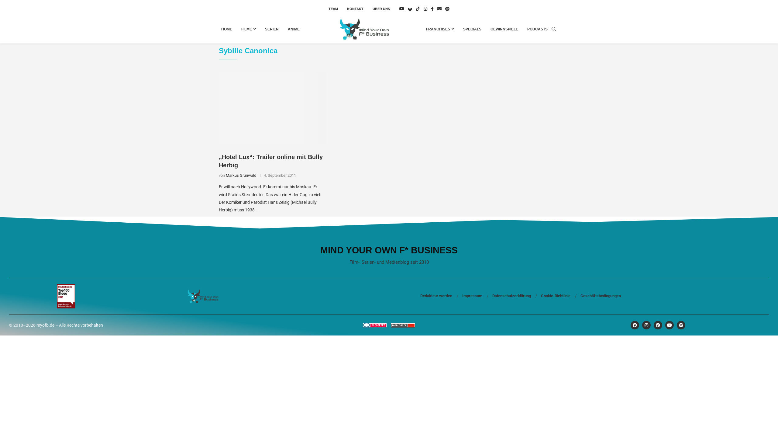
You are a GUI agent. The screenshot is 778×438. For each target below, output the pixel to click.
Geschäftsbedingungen (600, 296)
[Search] (554, 29)
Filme (246, 29)
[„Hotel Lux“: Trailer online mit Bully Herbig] (272, 108)
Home (226, 29)
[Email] (439, 8)
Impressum (472, 296)
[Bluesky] (410, 8)
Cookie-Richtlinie (555, 296)
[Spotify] (447, 8)
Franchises (438, 29)
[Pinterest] (658, 325)
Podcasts (537, 29)
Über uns (381, 9)
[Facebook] (432, 8)
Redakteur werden (436, 296)
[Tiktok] (417, 8)
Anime (294, 29)
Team (333, 9)
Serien (272, 29)
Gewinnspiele (504, 29)
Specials (472, 29)
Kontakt (355, 9)
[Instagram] (425, 8)
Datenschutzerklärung (511, 296)
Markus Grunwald (241, 175)
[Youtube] (401, 8)
